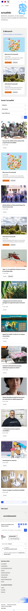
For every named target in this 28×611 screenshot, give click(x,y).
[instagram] (21, 524)
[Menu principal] (25, 1)
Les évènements (9, 516)
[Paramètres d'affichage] (18, 1)
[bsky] (19, 526)
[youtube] (23, 524)
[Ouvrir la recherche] (22, 1)
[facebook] (19, 524)
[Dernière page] (26, 502)
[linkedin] (26, 524)
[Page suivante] (23, 502)
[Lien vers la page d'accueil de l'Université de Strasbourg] (8, 1)
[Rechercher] (25, 530)
